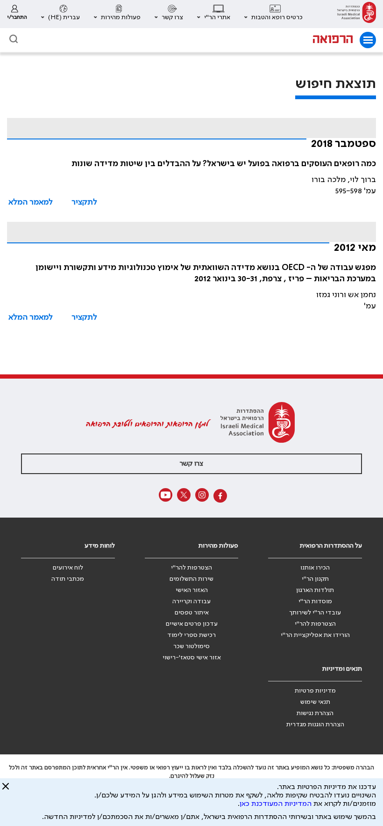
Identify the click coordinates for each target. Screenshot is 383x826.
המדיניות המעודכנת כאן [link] (276, 804)
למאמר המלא (30, 202)
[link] (356, 14)
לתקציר (84, 202)
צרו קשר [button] (191, 464)
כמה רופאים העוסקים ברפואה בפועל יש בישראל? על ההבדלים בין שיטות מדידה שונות (223, 164)
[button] (273, 14)
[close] (5, 790)
